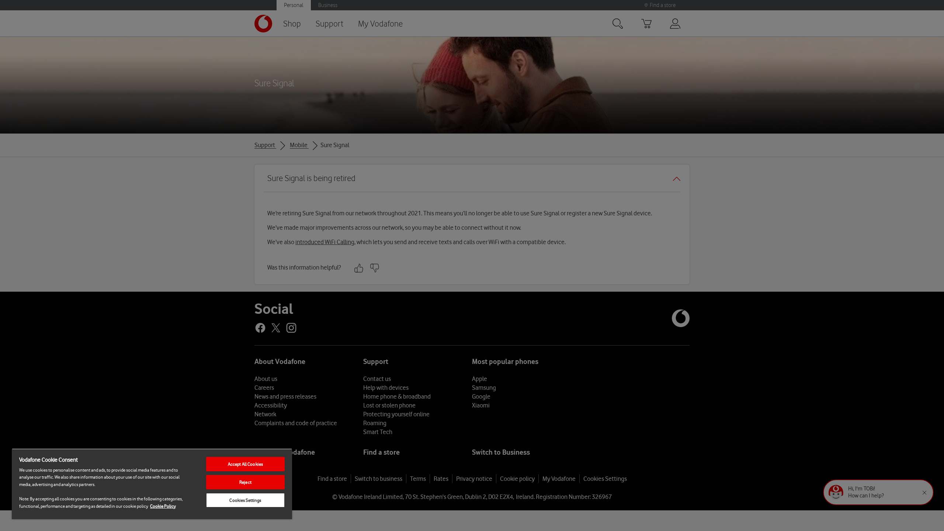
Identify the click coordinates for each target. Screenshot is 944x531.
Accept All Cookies (245, 464)
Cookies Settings (245, 500)
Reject (245, 482)
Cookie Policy (163, 506)
